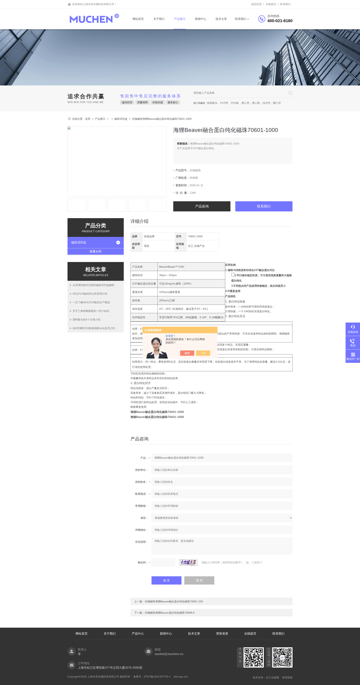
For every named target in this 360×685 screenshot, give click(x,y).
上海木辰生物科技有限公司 (98, 4)
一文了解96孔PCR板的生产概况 (91, 302)
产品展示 (179, 18)
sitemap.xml (180, 676)
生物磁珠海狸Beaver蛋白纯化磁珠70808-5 (170, 612)
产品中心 (138, 633)
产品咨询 (202, 206)
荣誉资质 (222, 633)
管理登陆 (287, 677)
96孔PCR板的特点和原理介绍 (90, 293)
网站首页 (138, 18)
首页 (87, 118)
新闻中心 (200, 18)
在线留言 (271, 4)
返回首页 (256, 4)
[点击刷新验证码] (188, 562)
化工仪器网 (272, 677)
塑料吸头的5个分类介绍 (86, 319)
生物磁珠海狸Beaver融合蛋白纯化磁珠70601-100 (174, 601)
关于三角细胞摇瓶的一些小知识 (91, 310)
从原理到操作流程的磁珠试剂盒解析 (94, 285)
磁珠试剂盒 (121, 118)
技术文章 (221, 18)
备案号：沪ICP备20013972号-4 (151, 676)
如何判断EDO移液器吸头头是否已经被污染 (98, 328)
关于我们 (159, 18)
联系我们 (285, 4)
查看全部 (96, 251)
